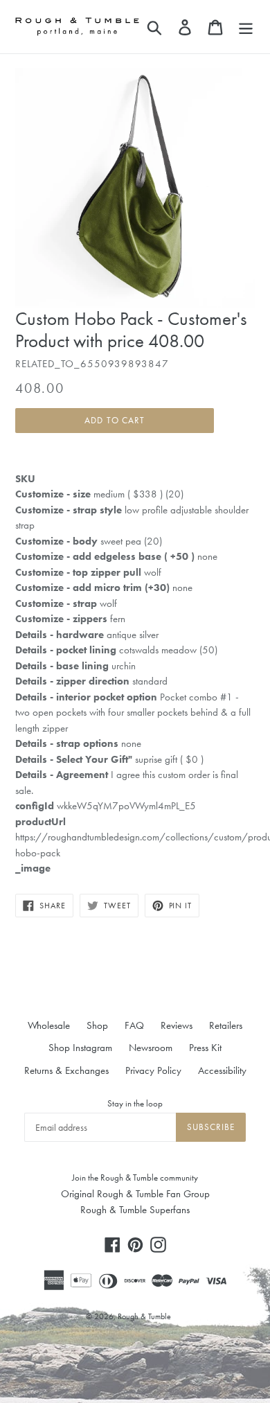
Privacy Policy (153, 1070)
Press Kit (205, 1048)
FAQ (134, 1025)
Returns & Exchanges (66, 1070)
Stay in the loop (135, 1103)
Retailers (225, 1025)
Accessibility (222, 1070)
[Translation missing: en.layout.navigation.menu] (246, 26)
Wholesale (49, 1025)
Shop (97, 1025)
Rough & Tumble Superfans (135, 1210)
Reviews (176, 1025)
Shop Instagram (80, 1048)
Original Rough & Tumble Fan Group (135, 1194)
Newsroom (150, 1048)
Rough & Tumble (144, 1316)
